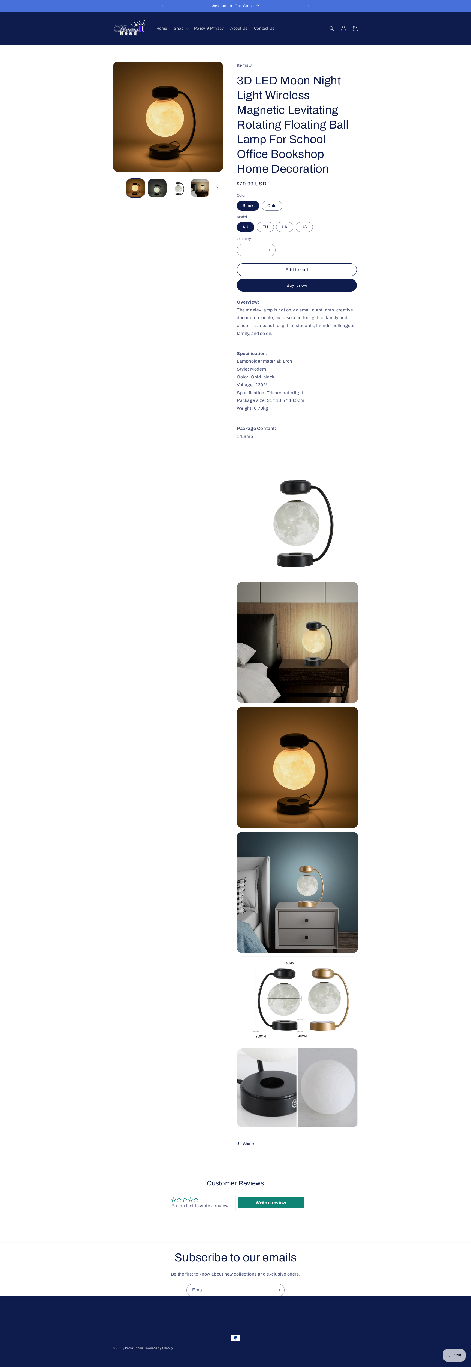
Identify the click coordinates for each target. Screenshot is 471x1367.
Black (248, 206)
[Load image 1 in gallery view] (135, 188)
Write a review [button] (271, 1202)
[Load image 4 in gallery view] (200, 188)
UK (285, 227)
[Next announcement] (308, 6)
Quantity (244, 239)
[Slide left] (119, 188)
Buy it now (296, 285)
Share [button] (248, 1144)
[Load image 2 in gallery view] (157, 188)
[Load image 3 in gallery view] (178, 188)
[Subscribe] (278, 1290)
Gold (272, 206)
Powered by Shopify (158, 1348)
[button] (181, 28)
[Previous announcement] (163, 6)
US (304, 227)
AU (246, 227)
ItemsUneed (134, 1348)
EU (265, 227)
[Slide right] (217, 188)
